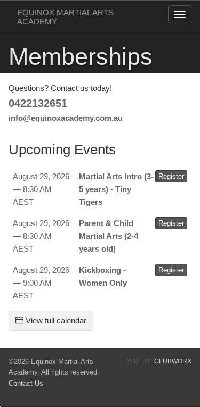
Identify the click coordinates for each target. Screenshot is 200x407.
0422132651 (38, 103)
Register (171, 176)
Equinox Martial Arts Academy (65, 17)
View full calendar (54, 320)
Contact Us (26, 383)
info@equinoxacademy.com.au (66, 117)
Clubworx (172, 361)
